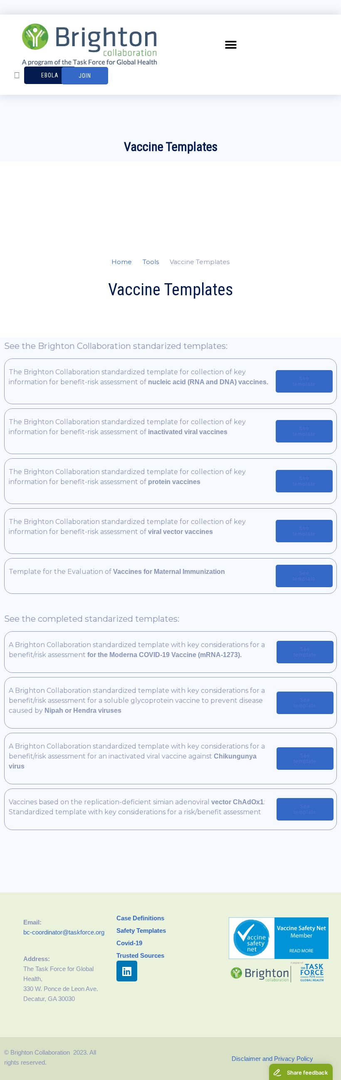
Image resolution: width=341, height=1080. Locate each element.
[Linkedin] (126, 971)
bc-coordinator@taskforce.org (63, 932)
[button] (231, 45)
